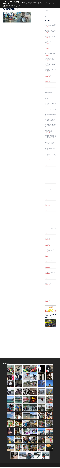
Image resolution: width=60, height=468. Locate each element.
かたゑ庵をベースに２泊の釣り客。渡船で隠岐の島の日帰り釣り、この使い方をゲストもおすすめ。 (50, 173)
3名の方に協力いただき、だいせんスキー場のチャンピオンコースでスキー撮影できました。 (50, 282)
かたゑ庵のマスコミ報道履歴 (26, 4)
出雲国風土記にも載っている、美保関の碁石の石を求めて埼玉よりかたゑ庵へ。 (50, 203)
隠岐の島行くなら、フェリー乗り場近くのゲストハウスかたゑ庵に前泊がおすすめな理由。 (50, 218)
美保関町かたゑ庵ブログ (52, 3)
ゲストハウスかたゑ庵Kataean (11, 3)
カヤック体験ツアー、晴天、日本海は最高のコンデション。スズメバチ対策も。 (50, 179)
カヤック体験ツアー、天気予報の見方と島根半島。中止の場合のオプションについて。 (50, 104)
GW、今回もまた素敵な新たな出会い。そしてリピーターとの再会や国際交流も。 (50, 190)
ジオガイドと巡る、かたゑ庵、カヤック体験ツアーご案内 (30, 3)
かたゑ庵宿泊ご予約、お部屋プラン (31, 2)
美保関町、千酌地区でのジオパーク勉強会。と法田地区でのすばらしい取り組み (50, 93)
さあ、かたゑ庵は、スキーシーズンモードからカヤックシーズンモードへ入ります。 (50, 243)
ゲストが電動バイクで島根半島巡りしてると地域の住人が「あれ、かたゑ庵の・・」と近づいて (50, 125)
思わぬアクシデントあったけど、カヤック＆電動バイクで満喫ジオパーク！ (50, 143)
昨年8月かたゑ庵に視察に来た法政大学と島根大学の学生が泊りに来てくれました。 (50, 265)
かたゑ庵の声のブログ (44, 3)
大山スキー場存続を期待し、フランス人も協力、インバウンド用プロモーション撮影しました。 (50, 249)
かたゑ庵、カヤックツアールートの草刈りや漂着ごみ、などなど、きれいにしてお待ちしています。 (50, 196)
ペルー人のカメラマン (48, 88)
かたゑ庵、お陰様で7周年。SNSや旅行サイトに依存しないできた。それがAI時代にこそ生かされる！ (50, 30)
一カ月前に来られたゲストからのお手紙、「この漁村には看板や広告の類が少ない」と (50, 162)
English (46, 16)
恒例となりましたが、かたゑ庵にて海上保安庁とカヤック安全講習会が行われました (50, 64)
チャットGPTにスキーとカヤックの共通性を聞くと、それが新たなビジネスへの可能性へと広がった (50, 291)
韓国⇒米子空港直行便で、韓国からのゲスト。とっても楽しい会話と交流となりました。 (50, 237)
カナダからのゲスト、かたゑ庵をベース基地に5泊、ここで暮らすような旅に (50, 41)
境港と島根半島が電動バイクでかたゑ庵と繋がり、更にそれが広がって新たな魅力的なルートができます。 (50, 149)
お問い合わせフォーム (35, 4)
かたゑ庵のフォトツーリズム (42, 2)
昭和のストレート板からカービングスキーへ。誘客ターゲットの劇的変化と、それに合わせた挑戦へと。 (50, 271)
